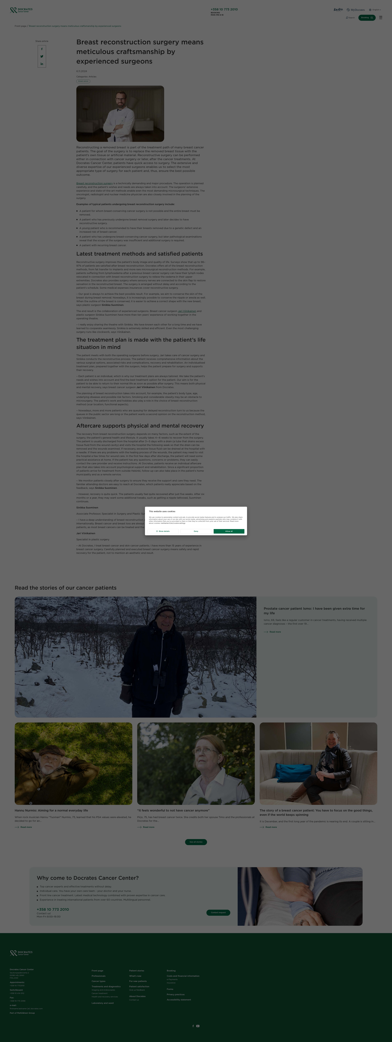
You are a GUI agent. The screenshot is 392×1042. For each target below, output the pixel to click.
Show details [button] (164, 531)
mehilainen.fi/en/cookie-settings (173, 523)
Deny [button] (196, 531)
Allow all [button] (229, 531)
